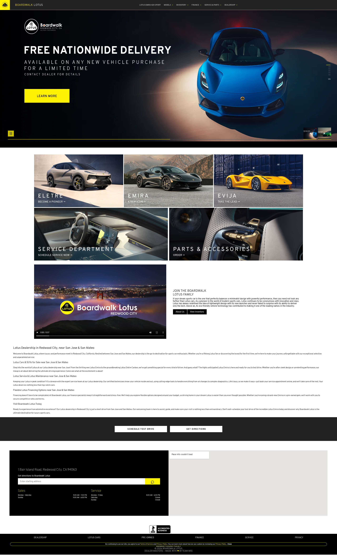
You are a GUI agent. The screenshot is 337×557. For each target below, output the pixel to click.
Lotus (29, 4)
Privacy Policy (161, 544)
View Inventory (197, 311)
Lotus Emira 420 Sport (150, 5)
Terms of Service (146, 544)
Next (324, 133)
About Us (180, 311)
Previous (310, 133)
